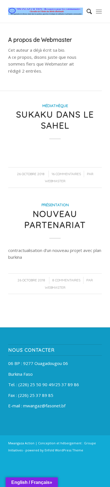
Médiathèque (55, 105)
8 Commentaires (66, 280)
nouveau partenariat (55, 219)
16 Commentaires (66, 174)
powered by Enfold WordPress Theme (54, 450)
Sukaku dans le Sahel (55, 120)
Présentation (55, 204)
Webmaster (55, 181)
